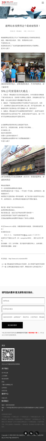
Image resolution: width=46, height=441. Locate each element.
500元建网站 (9, 424)
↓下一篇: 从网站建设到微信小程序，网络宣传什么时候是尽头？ (22, 267)
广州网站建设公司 (35, 417)
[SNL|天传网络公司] (10, 3)
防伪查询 (38, 424)
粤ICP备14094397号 (12, 438)
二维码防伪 (24, 424)
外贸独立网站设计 (21, 422)
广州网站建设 (6, 417)
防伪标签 (32, 424)
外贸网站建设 (18, 419)
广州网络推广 (27, 419)
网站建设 (19, 31)
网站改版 (11, 419)
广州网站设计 (15, 417)
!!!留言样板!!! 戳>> (33, 333)
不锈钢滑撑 (16, 424)
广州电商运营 (24, 417)
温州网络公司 (36, 419)
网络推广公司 (12, 422)
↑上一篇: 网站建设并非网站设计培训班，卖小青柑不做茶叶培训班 (23, 264)
